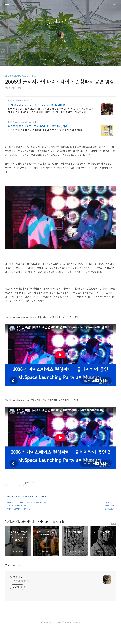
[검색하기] (114, 6)
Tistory (77, 622)
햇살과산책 (60, 22)
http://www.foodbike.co (19, 122)
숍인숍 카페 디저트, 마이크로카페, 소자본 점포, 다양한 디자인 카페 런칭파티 (45, 130)
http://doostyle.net (17, 101)
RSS (65, 60)
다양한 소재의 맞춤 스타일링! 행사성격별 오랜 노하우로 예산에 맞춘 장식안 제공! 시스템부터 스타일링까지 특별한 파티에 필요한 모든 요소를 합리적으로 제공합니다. (51, 110)
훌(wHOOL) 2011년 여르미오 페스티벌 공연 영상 (25, 502)
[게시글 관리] (18, 483)
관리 (75, 60)
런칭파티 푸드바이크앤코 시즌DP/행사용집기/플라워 (38, 126)
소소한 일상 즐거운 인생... (21, 581)
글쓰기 (45, 60)
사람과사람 (11, 496)
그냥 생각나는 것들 (24, 496)
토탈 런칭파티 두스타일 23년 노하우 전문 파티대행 (36, 105)
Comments (12, 565)
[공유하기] (14, 483)
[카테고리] (7, 6)
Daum (60, 622)
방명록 (55, 60)
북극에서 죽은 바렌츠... (15, 506)
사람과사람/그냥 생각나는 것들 (20, 76)
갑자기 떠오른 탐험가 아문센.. (17, 509)
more (113, 523)
